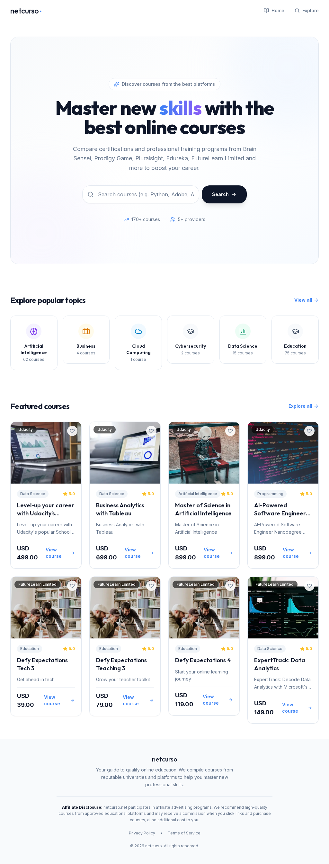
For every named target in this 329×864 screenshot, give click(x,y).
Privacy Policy (142, 833)
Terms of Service (184, 833)
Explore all (300, 406)
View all (303, 300)
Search (220, 194)
